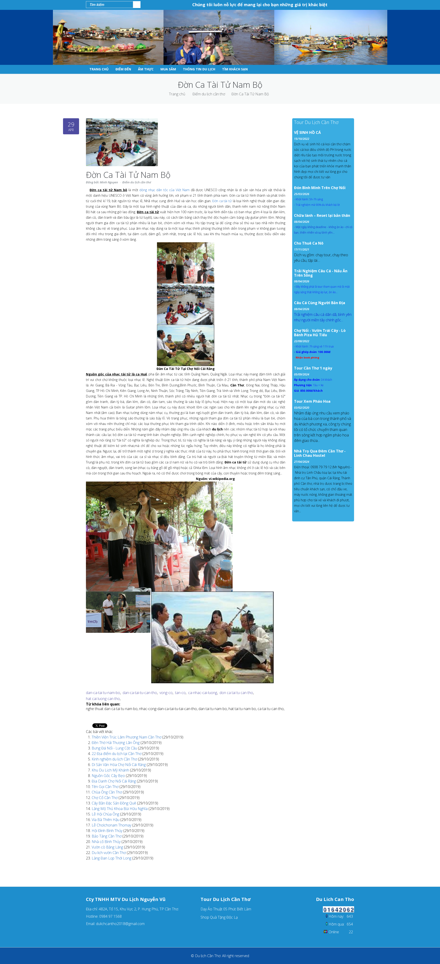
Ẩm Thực (146, 69)
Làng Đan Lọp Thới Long (112, 858)
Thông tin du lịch (199, 69)
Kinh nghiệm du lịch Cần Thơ (115, 759)
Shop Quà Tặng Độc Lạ (219, 917)
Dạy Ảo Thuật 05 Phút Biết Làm (226, 909)
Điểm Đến (123, 69)
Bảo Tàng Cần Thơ (107, 836)
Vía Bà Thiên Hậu (106, 819)
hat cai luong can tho (103, 698)
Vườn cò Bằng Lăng (108, 847)
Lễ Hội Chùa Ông (106, 814)
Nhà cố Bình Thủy (106, 841)
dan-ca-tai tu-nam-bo (103, 692)
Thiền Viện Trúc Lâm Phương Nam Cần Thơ (127, 737)
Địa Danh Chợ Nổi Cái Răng (114, 781)
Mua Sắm (168, 69)
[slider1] (159, 484)
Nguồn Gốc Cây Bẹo (109, 775)
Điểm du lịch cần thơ (208, 93)
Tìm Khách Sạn (235, 69)
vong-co (166, 692)
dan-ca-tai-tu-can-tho (140, 692)
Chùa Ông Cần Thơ (107, 792)
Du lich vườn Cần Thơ (109, 852)
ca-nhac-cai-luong (202, 692)
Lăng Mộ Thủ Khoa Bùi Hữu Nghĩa (120, 808)
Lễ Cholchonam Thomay (112, 825)
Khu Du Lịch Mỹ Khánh (111, 770)
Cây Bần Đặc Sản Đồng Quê (114, 803)
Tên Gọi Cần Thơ (105, 786)
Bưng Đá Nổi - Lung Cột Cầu (115, 748)
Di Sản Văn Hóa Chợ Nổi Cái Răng (119, 764)
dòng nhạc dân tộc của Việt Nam (164, 190)
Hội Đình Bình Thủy (107, 830)
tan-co (180, 692)
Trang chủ (177, 93)
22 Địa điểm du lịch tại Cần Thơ (117, 753)
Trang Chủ (99, 69)
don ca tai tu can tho (236, 692)
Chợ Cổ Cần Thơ (105, 797)
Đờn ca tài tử (222, 201)
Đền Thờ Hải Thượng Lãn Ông (116, 742)
